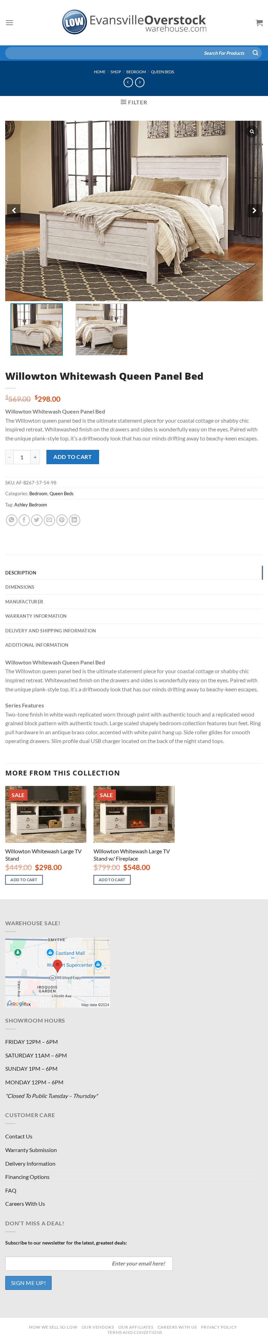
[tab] (134, 573)
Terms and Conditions (134, 1332)
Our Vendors (98, 1327)
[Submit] (255, 53)
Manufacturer (24, 601)
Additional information (37, 645)
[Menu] (9, 22)
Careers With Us (25, 1203)
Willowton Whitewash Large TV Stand (43, 855)
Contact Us (18, 1136)
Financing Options (27, 1176)
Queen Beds (162, 71)
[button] (254, 210)
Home (99, 71)
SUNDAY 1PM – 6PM (31, 1068)
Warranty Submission (31, 1149)
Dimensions (20, 587)
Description (20, 573)
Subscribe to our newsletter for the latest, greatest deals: (66, 1243)
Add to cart (72, 456)
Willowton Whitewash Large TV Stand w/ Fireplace (132, 855)
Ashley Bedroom (30, 504)
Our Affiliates (136, 1327)
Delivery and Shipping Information (50, 630)
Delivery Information (30, 1163)
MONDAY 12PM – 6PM (34, 1082)
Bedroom (136, 71)
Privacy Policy (219, 1327)
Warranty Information (36, 616)
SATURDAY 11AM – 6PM (36, 1055)
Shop (116, 71)
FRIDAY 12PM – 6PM (31, 1041)
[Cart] (259, 22)
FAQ (10, 1190)
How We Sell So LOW (53, 1327)
